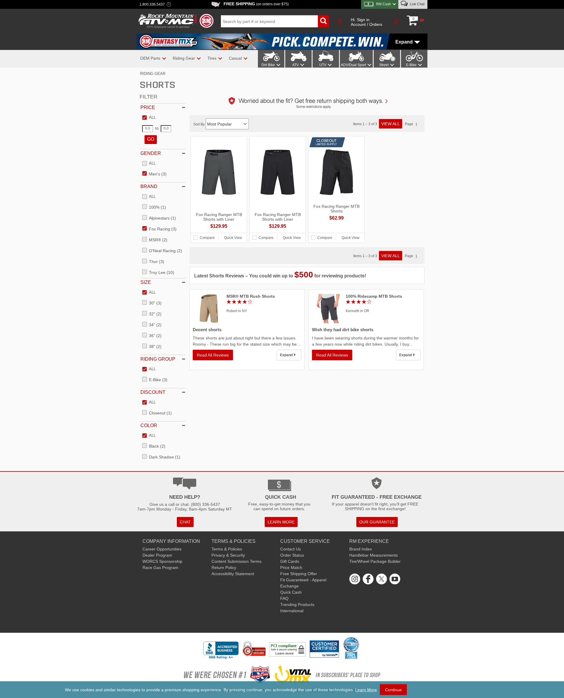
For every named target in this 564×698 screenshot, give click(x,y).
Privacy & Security (228, 555)
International (291, 610)
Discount (152, 392)
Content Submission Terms (236, 561)
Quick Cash (291, 592)
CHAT (185, 522)
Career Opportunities (162, 549)
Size (145, 282)
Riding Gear (152, 73)
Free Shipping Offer (298, 573)
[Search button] (323, 21)
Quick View (233, 238)
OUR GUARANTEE (377, 522)
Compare (207, 238)
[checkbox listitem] (149, 117)
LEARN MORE (281, 522)
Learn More (366, 689)
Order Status (292, 555)
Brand (148, 186)
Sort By (199, 124)
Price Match (291, 567)
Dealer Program (157, 555)
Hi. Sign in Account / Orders (366, 22)
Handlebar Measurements (373, 555)
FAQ (284, 598)
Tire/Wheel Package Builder (375, 561)
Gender (150, 153)
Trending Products (297, 604)
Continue (393, 689)
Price (147, 107)
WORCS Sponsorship (162, 561)
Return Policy (224, 567)
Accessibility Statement (233, 573)
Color (148, 425)
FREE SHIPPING (256, 3)
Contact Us (290, 549)
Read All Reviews (213, 355)
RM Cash (383, 4)
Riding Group (157, 358)
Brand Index (360, 549)
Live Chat (416, 4)
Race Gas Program (160, 567)
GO (150, 139)
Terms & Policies (227, 549)
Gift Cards (289, 561)
